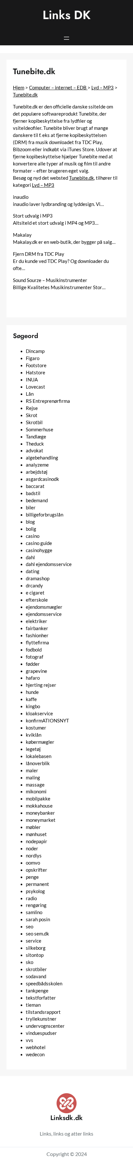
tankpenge (37, 990)
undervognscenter (45, 1026)
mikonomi (36, 791)
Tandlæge (36, 436)
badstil (33, 493)
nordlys (34, 855)
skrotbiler (36, 969)
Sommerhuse (39, 429)
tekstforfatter (41, 998)
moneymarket (41, 820)
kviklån (33, 735)
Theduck (35, 444)
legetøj (33, 749)
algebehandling (42, 457)
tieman (33, 1005)
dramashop (37, 578)
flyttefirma (37, 642)
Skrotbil (34, 422)
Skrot (31, 415)
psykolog (35, 891)
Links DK (67, 15)
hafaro (33, 678)
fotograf (34, 657)
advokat (34, 450)
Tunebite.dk (25, 94)
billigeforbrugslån (44, 514)
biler (31, 507)
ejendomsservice (44, 614)
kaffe (31, 699)
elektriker (36, 621)
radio (31, 898)
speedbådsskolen (44, 983)
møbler (33, 827)
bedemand (37, 500)
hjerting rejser (41, 685)
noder (32, 848)
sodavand (36, 976)
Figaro (32, 358)
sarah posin (38, 919)
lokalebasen (38, 756)
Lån (30, 394)
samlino (34, 912)
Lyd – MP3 (102, 87)
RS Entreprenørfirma (48, 401)
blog (30, 522)
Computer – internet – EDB (58, 87)
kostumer (36, 728)
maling (33, 777)
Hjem (18, 87)
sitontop (35, 955)
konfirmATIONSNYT (47, 720)
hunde (32, 692)
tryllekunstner (41, 1019)
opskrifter (36, 870)
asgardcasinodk (42, 479)
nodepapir (36, 841)
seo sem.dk (37, 933)
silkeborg (36, 948)
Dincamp (35, 351)
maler (32, 770)
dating (32, 571)
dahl (30, 557)
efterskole (37, 600)
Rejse (32, 408)
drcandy (34, 585)
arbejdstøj (36, 472)
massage (35, 784)
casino (32, 536)
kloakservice (39, 713)
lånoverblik (38, 763)
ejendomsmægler (44, 607)
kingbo (33, 706)
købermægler (40, 742)
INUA (32, 379)
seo (29, 926)
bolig (31, 529)
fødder (33, 664)
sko (29, 962)
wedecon (35, 1054)
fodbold (34, 649)
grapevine (36, 671)
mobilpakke (38, 798)
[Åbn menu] (66, 38)
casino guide (39, 543)
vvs (29, 1040)
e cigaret (35, 592)
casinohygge (39, 550)
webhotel (36, 1047)
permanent (37, 884)
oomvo (33, 863)
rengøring (36, 905)
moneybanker (40, 813)
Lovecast (35, 387)
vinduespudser (41, 1033)
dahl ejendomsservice (49, 564)
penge (32, 877)
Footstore (36, 365)
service (33, 941)
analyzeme (37, 465)
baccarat (35, 486)
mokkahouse (39, 806)
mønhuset (36, 834)
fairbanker (37, 628)
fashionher (37, 635)
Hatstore (35, 372)
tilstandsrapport (43, 1012)
